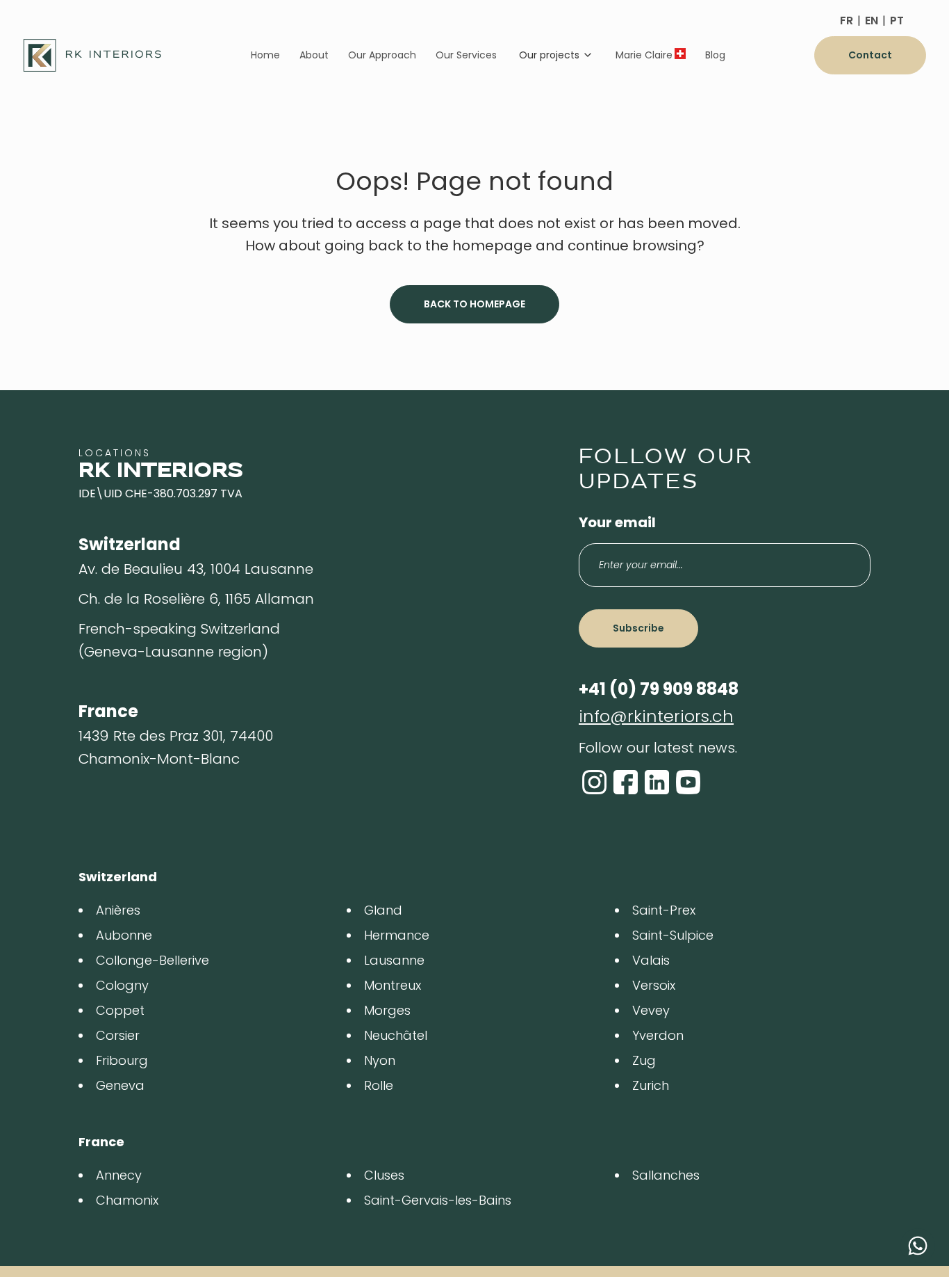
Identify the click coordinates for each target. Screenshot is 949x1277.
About (314, 55)
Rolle (378, 1085)
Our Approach (382, 55)
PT (897, 21)
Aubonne (124, 935)
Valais (651, 960)
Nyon (379, 1060)
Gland (383, 910)
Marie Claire (644, 55)
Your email (617, 522)
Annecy (119, 1175)
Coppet (120, 1010)
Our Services (466, 55)
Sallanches (666, 1175)
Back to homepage (474, 304)
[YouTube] (688, 782)
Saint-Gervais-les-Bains (437, 1200)
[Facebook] (625, 782)
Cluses (384, 1175)
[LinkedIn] (657, 782)
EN (871, 21)
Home (265, 55)
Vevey (651, 1010)
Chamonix (127, 1200)
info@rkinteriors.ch (656, 716)
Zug (644, 1060)
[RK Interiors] (92, 55)
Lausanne (394, 960)
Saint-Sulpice (672, 935)
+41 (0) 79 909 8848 (658, 688)
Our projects (549, 55)
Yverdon (658, 1035)
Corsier (118, 1035)
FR (846, 21)
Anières (118, 910)
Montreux (392, 985)
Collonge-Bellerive (152, 960)
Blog (715, 55)
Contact (870, 55)
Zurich (650, 1085)
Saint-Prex (663, 910)
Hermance (396, 935)
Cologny (122, 985)
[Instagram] (594, 782)
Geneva (120, 1085)
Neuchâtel (395, 1035)
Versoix (653, 985)
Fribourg (122, 1060)
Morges (387, 1010)
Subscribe (638, 628)
